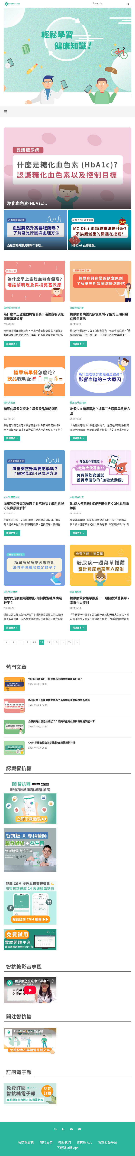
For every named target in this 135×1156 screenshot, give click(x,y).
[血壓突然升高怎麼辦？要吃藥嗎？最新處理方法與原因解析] (34, 470)
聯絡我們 (64, 1142)
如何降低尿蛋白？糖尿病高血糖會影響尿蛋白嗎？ (55, 678)
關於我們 (46, 1142)
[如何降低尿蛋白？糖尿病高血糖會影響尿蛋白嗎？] (14, 684)
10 (34, 642)
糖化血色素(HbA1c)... (27, 203)
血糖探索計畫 (77, 497)
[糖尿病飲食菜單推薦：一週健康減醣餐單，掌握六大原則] (100, 565)
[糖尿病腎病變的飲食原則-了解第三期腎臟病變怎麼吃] (100, 281)
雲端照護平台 (107, 1142)
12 (48, 642)
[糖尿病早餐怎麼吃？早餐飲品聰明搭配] (34, 376)
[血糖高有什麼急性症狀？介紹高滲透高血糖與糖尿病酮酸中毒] (14, 727)
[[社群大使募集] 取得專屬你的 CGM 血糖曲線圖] (100, 470)
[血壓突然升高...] (35, 230)
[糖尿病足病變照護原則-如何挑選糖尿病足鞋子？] (34, 565)
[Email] (79, 1129)
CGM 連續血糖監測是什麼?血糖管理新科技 (51, 742)
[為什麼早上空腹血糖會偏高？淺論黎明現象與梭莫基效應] (34, 281)
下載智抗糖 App (68, 1148)
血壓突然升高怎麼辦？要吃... (25, 245)
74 (70, 642)
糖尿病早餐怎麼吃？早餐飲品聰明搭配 (30, 409)
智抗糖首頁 (26, 1142)
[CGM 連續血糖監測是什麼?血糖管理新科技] (14, 748)
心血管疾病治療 (12, 497)
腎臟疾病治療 (77, 308)
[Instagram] (55, 1129)
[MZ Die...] (99, 230)
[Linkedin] (63, 1129)
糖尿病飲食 (9, 402)
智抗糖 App (84, 1142)
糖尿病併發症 (10, 592)
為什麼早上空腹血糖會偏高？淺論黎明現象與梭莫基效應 (59, 700)
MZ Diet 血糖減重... (83, 245)
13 (55, 642)
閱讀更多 (10, 344)
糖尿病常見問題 (12, 308)
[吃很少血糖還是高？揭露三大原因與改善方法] (100, 376)
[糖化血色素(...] (67, 168)
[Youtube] (71, 1129)
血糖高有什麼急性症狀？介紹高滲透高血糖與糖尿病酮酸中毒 (61, 721)
